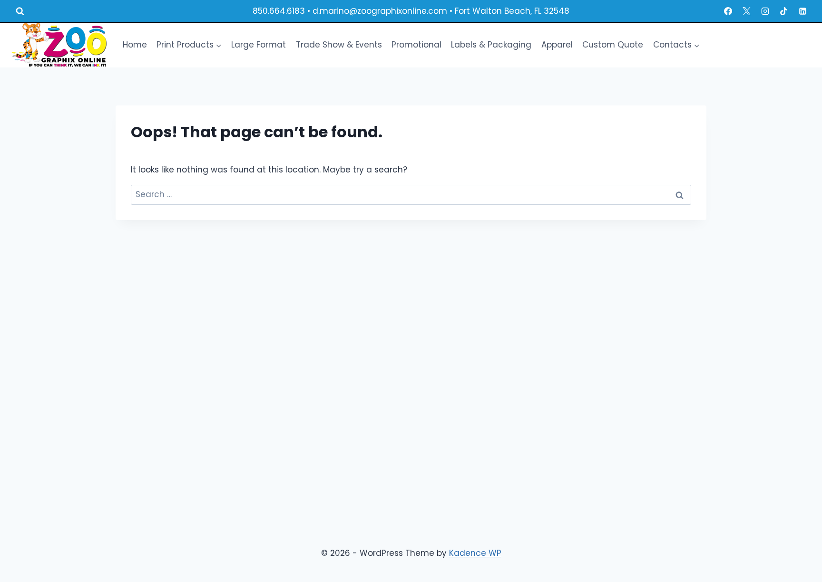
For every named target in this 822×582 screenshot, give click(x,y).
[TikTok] (784, 11)
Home (135, 44)
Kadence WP (475, 553)
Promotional (416, 44)
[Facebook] (728, 11)
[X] (747, 11)
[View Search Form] (20, 11)
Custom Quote (612, 44)
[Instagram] (765, 11)
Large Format (258, 44)
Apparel (557, 44)
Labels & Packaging (491, 44)
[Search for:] (411, 194)
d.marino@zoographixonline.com (380, 11)
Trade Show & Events (339, 44)
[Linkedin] (802, 11)
